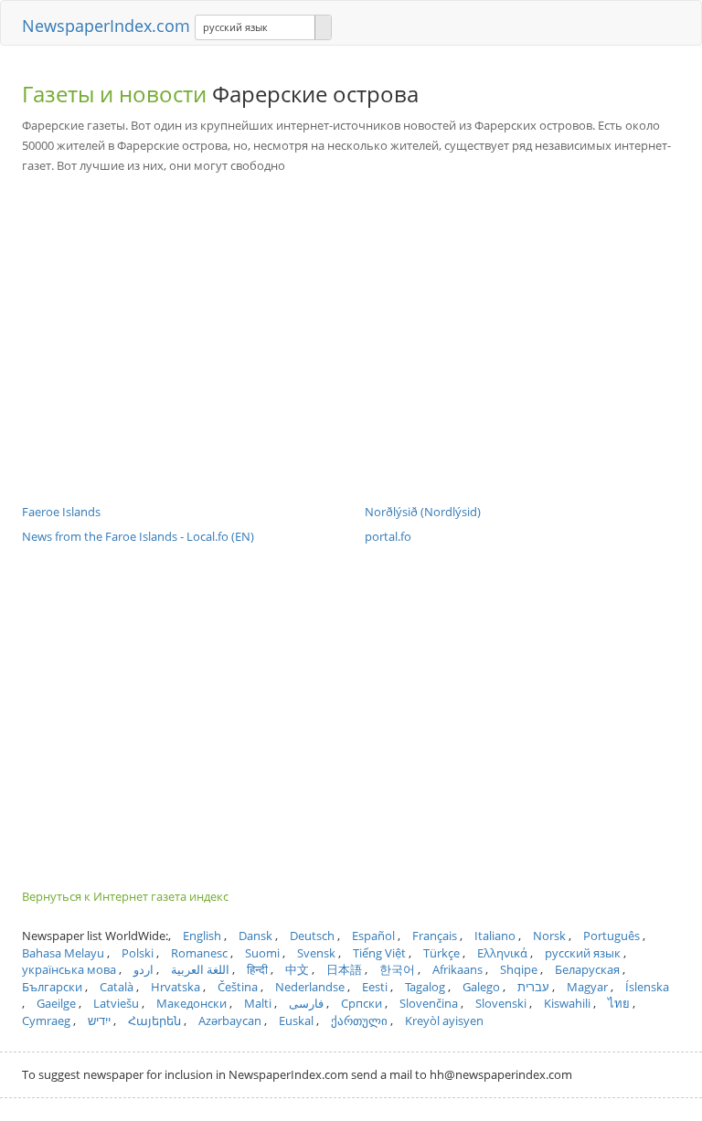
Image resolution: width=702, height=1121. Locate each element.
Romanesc (199, 953)
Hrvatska (175, 986)
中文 (297, 969)
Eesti (375, 986)
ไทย (619, 1003)
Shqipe (518, 969)
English (202, 935)
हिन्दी (257, 969)
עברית (533, 986)
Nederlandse (310, 986)
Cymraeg (46, 1020)
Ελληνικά (502, 953)
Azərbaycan (229, 1020)
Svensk (316, 953)
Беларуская (587, 969)
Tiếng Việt (379, 953)
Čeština (238, 986)
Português (611, 935)
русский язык (583, 953)
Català (116, 986)
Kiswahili (567, 1003)
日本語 (344, 969)
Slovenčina (428, 1003)
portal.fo (388, 536)
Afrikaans (457, 969)
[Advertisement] (351, 325)
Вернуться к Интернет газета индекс (125, 896)
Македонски (191, 1003)
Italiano (495, 935)
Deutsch (312, 935)
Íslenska (647, 986)
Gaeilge (56, 1003)
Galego (481, 986)
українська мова (69, 969)
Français (434, 935)
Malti (257, 1003)
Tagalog (425, 986)
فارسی (306, 1003)
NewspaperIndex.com (106, 26)
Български (52, 986)
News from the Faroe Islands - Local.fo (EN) (138, 536)
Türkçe (441, 953)
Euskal (296, 1020)
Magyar (587, 986)
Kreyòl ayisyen (444, 1020)
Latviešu (116, 1003)
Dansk (255, 935)
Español (373, 935)
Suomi (262, 953)
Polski (138, 953)
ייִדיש (99, 1020)
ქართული (359, 1020)
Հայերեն (154, 1020)
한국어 (397, 969)
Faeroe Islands (61, 511)
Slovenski (500, 1003)
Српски (361, 1003)
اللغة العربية (200, 969)
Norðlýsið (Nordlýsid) (423, 511)
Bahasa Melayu (63, 953)
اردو (143, 969)
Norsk (549, 935)
